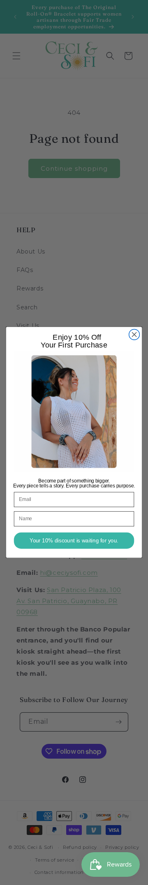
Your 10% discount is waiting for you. (74, 541)
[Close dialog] (134, 334)
